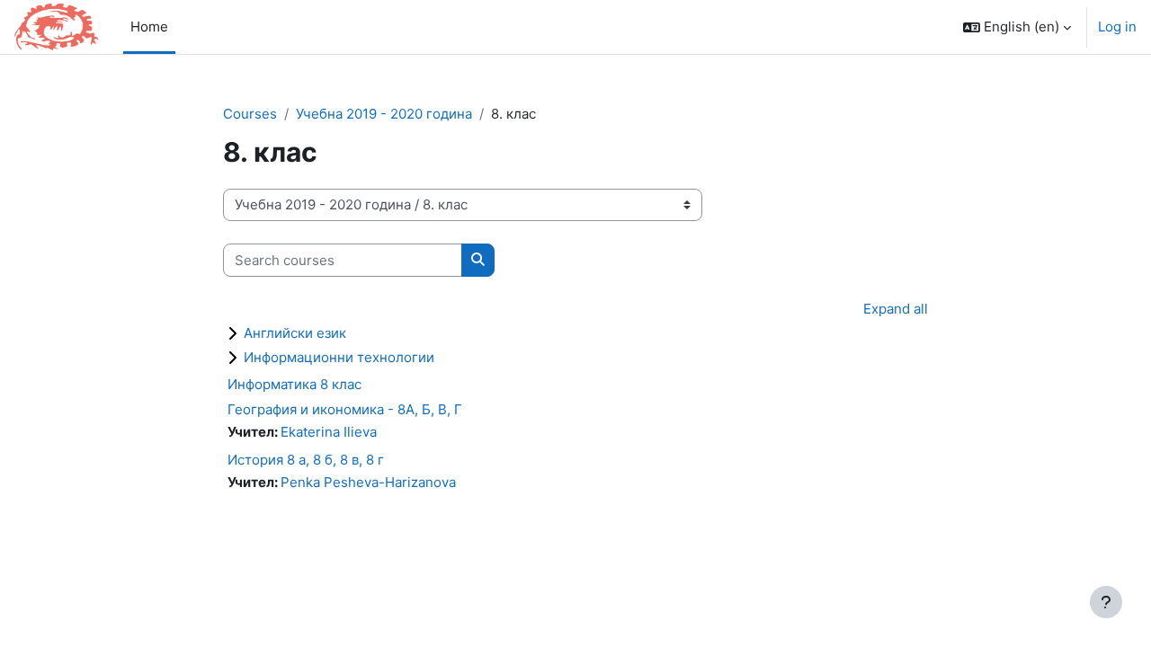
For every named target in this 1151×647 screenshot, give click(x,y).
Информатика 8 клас (294, 384)
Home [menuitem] (149, 26)
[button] (1017, 27)
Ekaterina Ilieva (329, 431)
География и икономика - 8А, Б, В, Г (345, 409)
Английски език (295, 332)
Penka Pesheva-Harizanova (368, 482)
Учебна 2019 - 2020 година (384, 113)
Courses (250, 113)
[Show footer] (1106, 602)
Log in (1117, 26)
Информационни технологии (339, 357)
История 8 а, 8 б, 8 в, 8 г (306, 459)
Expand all (895, 308)
